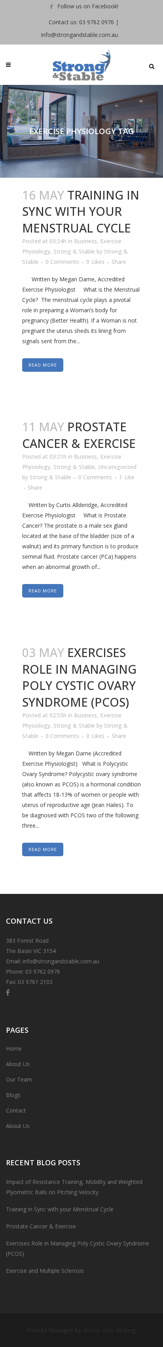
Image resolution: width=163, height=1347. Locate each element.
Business (85, 241)
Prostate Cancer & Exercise (79, 435)
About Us (18, 1064)
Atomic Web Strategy (110, 1330)
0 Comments (62, 261)
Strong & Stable (74, 251)
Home (14, 1048)
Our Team (19, 1079)
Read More (42, 365)
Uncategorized (117, 467)
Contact (16, 1110)
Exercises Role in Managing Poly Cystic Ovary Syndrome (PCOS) (79, 677)
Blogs (13, 1095)
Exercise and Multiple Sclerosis (45, 1270)
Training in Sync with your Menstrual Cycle (80, 211)
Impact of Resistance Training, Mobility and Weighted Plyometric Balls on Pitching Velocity (74, 1187)
